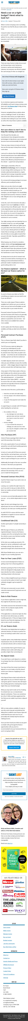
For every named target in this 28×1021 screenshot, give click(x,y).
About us (5, 955)
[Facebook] (23, 757)
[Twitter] (25, 757)
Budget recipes (7, 940)
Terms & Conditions (9, 974)
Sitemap (5, 977)
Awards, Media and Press (10, 961)
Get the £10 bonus (8, 96)
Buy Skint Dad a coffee (9, 947)
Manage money (7, 934)
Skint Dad (18, 757)
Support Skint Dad (14, 747)
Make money (7, 930)
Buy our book (7, 937)
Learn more (9, 9)
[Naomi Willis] (5, 761)
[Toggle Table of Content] (23, 125)
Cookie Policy (7, 971)
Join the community (9, 943)
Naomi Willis (11, 756)
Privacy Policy (7, 968)
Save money (6, 927)
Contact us (6, 958)
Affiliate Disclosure (8, 964)
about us (9, 843)
